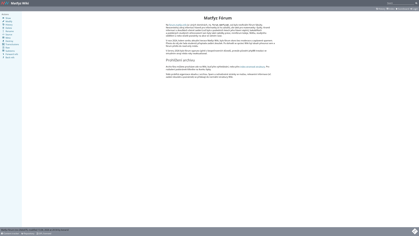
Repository (28, 233)
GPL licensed (44, 233)
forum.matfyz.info (178, 24)
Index (392, 8)
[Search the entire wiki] (416, 3)
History (381, 8)
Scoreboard (403, 8)
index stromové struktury (252, 66)
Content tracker (11, 233)
